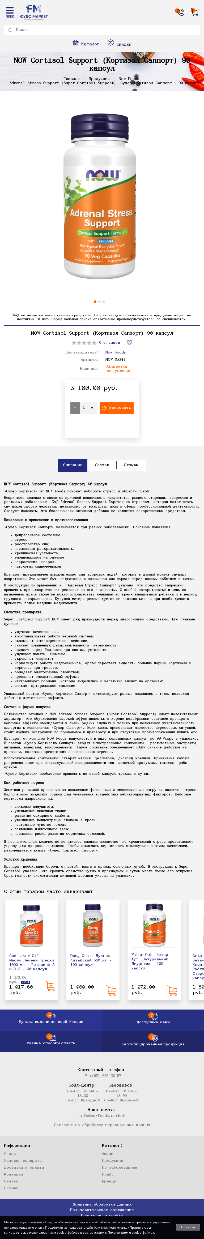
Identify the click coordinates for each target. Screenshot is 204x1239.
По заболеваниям (119, 1168)
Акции (107, 1154)
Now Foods (115, 353)
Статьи (11, 1181)
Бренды (109, 1181)
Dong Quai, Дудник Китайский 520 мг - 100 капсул (90, 960)
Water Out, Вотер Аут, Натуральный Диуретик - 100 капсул (149, 961)
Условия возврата (23, 1161)
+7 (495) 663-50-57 (102, 1076)
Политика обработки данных (102, 1205)
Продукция (112, 1161)
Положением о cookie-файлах (131, 1232)
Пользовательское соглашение (102, 1210)
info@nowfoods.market (102, 1116)
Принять (188, 1227)
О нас (10, 1154)
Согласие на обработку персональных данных (102, 1125)
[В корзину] (49, 986)
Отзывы (11, 1188)
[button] (95, 301)
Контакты (13, 1175)
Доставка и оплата (24, 1168)
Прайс (108, 1175)
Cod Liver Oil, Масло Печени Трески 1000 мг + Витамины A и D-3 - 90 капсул (31, 962)
